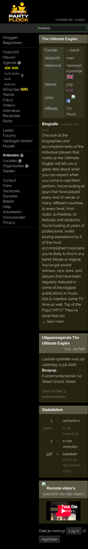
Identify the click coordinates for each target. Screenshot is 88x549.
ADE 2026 (11, 68)
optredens (71, 420)
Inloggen (10, 37)
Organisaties (13, 166)
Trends (8, 94)
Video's (9, 105)
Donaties (10, 196)
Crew (7, 185)
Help (7, 206)
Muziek (9, 146)
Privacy (9, 222)
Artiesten (11, 155)
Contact (9, 180)
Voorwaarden (14, 217)
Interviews (11, 110)
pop (69, 84)
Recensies (11, 116)
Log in (74, 531)
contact (80, 19)
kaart (7, 79)
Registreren (12, 42)
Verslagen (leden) (17, 141)
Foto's (8, 100)
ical (68, 349)
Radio (7, 121)
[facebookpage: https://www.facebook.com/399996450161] (68, 101)
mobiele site (64, 19)
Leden (8, 130)
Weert (70, 381)
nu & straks (11, 73)
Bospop (49, 370)
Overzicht (11, 52)
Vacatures (11, 191)
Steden (9, 171)
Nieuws (9, 57)
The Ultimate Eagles (59, 39)
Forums (9, 135)
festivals (9, 84)
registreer (49, 539)
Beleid (8, 201)
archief (79, 349)
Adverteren (12, 212)
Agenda (9, 62)
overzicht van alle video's (64, 494)
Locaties (10, 160)
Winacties (15, 89)
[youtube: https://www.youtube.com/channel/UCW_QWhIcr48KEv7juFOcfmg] (73, 101)
